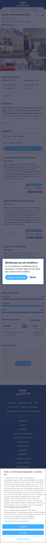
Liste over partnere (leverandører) (16, 521)
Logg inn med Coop (16, 277)
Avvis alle (23, 533)
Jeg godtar (23, 526)
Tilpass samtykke (23, 539)
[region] (23, 505)
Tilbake (32, 277)
